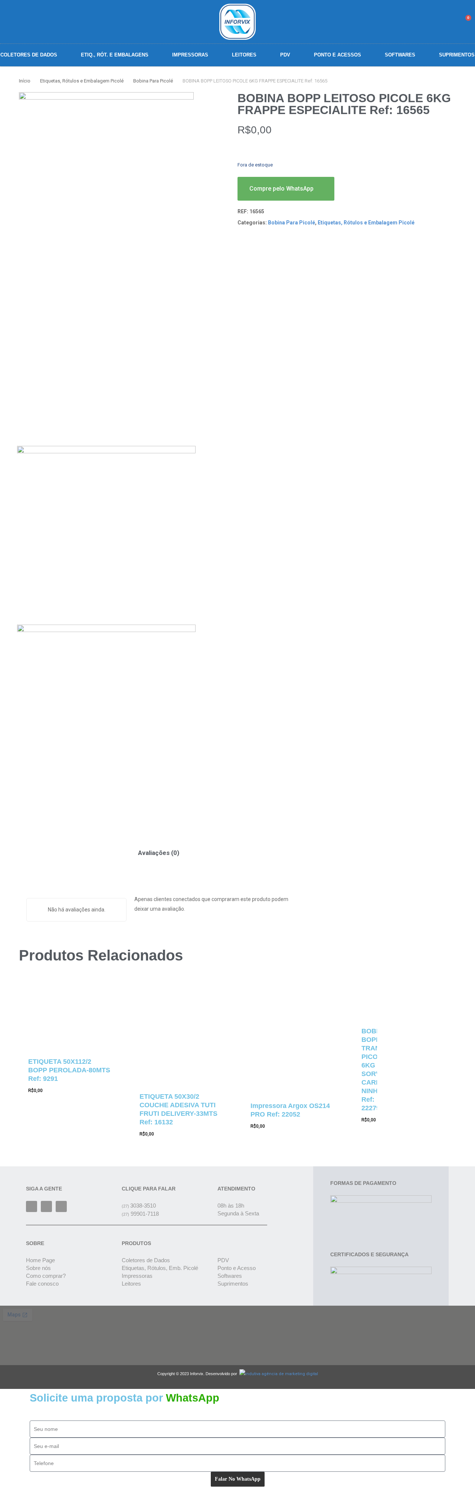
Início (24, 81)
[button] (428, 22)
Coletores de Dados (28, 55)
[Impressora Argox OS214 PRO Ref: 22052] (292, 1035)
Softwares (400, 55)
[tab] (159, 853)
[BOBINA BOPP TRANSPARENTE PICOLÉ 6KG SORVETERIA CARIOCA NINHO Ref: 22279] (364, 997)
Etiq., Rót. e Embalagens (114, 55)
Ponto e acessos (337, 55)
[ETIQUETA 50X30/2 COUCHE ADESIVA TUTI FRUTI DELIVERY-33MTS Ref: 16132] (181, 1030)
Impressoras (190, 55)
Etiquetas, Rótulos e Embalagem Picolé (82, 81)
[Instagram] (46, 1206)
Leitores (244, 55)
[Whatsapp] (61, 1206)
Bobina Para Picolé (153, 81)
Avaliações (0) (158, 852)
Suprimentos (457, 55)
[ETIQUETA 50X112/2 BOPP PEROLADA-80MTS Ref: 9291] (70, 1013)
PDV (285, 55)
